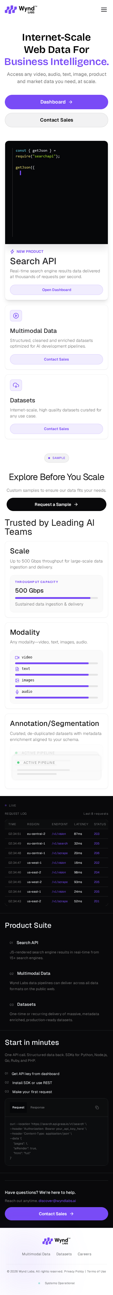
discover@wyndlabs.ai (57, 1200)
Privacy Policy (74, 1271)
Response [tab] (37, 1107)
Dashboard (53, 102)
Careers (84, 1254)
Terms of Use (96, 1271)
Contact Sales (56, 120)
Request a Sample (53, 504)
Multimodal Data (36, 1254)
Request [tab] (18, 1107)
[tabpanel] (56, 1141)
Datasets (64, 1254)
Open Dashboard (56, 289)
